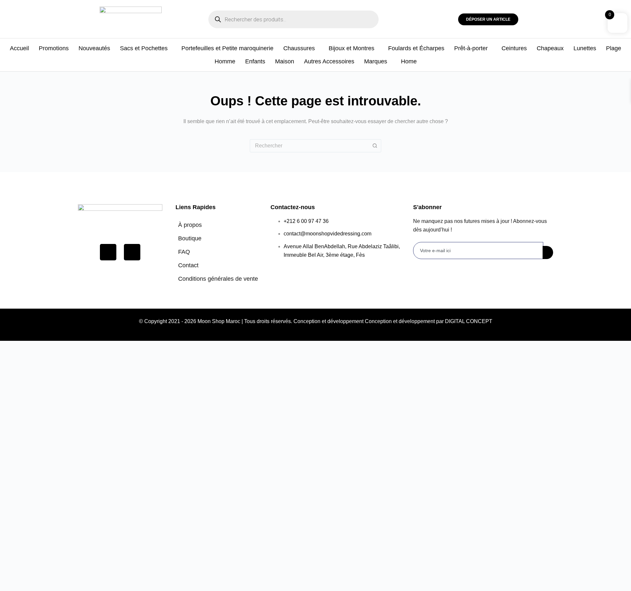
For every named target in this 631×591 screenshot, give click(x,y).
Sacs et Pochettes (144, 48)
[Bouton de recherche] (374, 146)
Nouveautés (94, 48)
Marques (375, 61)
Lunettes (584, 48)
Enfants (255, 61)
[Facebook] (108, 252)
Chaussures (299, 48)
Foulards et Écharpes (416, 48)
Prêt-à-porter (471, 48)
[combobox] (309, 145)
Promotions (54, 48)
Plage (613, 48)
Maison (284, 61)
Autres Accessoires (329, 61)
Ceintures (514, 48)
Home (409, 61)
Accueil (19, 48)
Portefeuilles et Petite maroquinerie (227, 48)
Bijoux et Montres (351, 48)
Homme (225, 61)
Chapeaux (550, 48)
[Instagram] (132, 252)
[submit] (548, 252)
